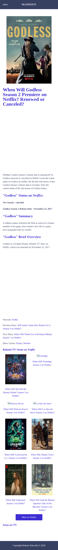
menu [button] (5, 4)
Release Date (28, 545)
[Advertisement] (29, 139)
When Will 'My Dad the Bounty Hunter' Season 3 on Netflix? (15, 392)
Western (26, 343)
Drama (19, 343)
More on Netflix (29, 517)
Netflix (15, 319)
